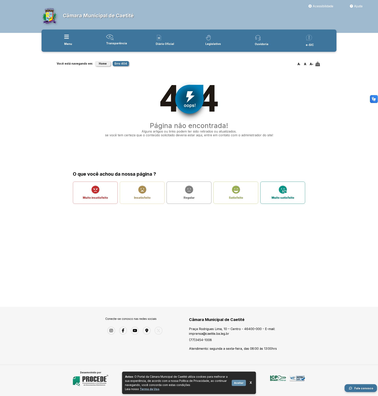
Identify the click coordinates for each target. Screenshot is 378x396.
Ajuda (357, 6)
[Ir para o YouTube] (134, 331)
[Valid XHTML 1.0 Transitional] (297, 380)
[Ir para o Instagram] (110, 331)
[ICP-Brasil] (278, 380)
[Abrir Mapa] (146, 331)
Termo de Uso (149, 389)
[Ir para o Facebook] (122, 331)
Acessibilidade (322, 6)
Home (103, 63)
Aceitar (239, 382)
